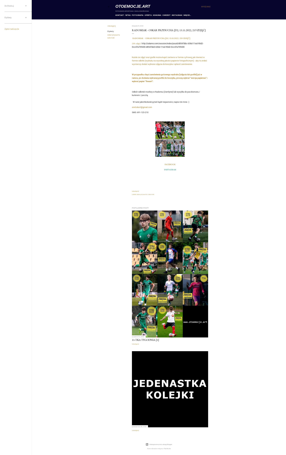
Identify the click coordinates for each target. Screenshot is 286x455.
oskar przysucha (113, 35)
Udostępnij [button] (111, 26)
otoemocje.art (132, 6)
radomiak (111, 38)
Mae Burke (167, 448)
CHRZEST (166, 15)
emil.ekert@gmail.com (142, 107)
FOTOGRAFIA (137, 15)
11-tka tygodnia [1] (145, 340)
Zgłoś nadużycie (11, 29)
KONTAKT (119, 15)
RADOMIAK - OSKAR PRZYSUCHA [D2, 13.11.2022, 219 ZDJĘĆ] (161, 38)
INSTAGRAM (177, 15)
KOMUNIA (157, 15)
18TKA (128, 15)
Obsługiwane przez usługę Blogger (160, 444)
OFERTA (148, 15)
